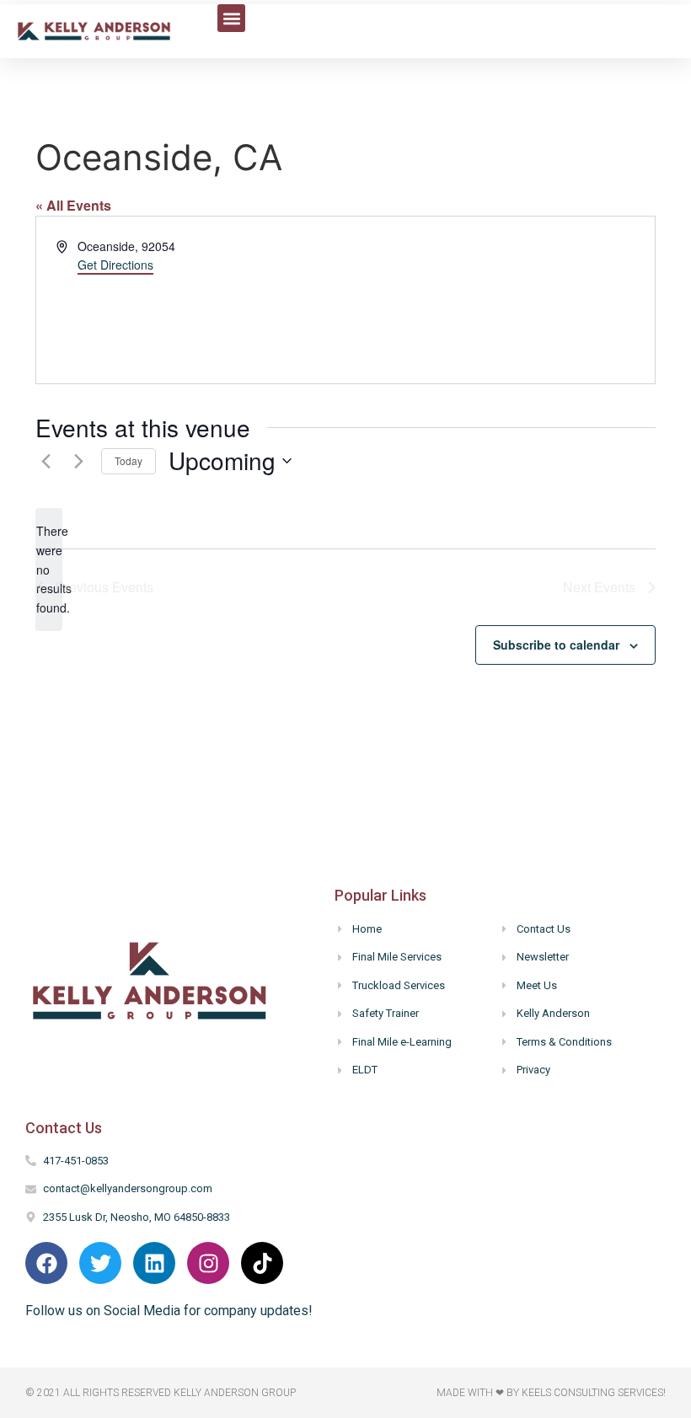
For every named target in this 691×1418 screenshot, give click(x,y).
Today (128, 460)
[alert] (48, 569)
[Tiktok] (262, 1263)
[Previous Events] (45, 461)
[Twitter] (100, 1263)
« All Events (73, 205)
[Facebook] (46, 1263)
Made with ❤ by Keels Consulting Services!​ (551, 1393)
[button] (231, 18)
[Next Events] (78, 461)
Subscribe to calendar (556, 644)
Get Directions (115, 264)
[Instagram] (208, 1263)
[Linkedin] (154, 1263)
